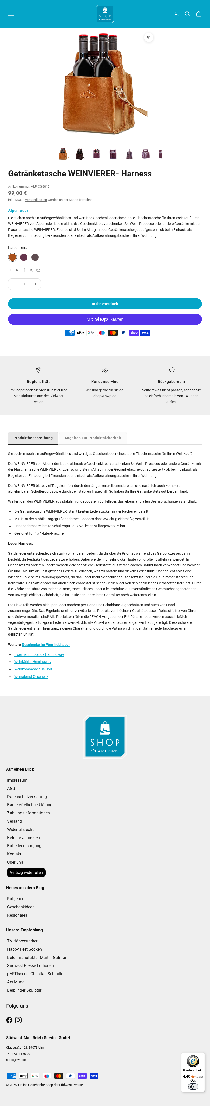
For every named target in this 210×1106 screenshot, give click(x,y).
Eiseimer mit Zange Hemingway (39, 654)
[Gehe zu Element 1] (64, 154)
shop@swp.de (16, 1060)
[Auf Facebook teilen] (24, 270)
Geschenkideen (21, 907)
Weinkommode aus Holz (33, 669)
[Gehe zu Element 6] (146, 154)
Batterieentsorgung (24, 845)
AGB (11, 788)
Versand (14, 821)
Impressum (17, 780)
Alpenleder (18, 211)
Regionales (17, 915)
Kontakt (14, 854)
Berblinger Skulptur (24, 990)
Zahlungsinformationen (28, 813)
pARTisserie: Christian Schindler (36, 973)
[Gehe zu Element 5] (129, 154)
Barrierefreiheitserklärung (29, 804)
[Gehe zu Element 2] (80, 154)
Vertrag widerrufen (26, 872)
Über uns (15, 862)
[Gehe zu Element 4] (113, 154)
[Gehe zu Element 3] (96, 154)
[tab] (33, 438)
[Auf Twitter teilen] (31, 270)
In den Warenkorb (105, 304)
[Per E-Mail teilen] (38, 270)
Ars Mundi (16, 982)
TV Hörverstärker (22, 941)
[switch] (193, 1086)
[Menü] (202, 1055)
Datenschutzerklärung (27, 796)
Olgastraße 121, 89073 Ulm (25, 1047)
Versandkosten (36, 200)
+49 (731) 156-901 (19, 1054)
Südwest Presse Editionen (30, 965)
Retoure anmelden (23, 837)
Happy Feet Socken (24, 949)
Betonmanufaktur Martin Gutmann (38, 957)
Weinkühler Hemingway (32, 662)
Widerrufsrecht (20, 829)
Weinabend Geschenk (31, 676)
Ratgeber (15, 898)
